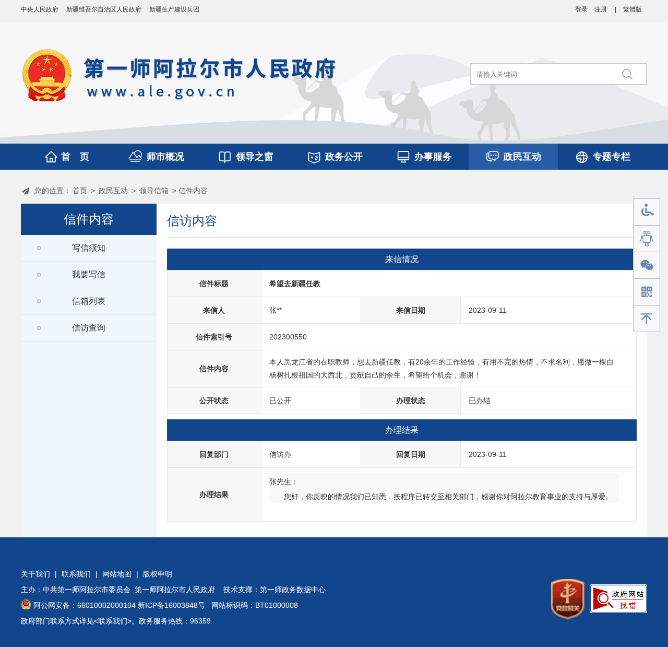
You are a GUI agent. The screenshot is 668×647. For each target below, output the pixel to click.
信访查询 (88, 327)
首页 (80, 190)
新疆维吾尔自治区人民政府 (103, 9)
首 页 (75, 156)
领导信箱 (154, 190)
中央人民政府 (39, 9)
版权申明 (157, 574)
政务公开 (344, 156)
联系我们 (76, 574)
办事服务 (433, 156)
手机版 (647, 292)
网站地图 (117, 574)
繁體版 (632, 9)
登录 (581, 9)
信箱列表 (88, 301)
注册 (600, 9)
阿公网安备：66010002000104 (84, 605)
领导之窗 (254, 156)
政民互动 (522, 156)
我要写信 (88, 274)
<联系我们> (113, 621)
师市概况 (165, 156)
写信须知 (88, 247)
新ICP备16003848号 (171, 605)
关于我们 (35, 574)
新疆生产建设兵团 (174, 9)
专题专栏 (611, 156)
